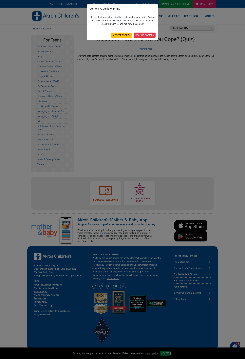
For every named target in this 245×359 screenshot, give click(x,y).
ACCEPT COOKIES (122, 35)
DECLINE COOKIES (144, 35)
